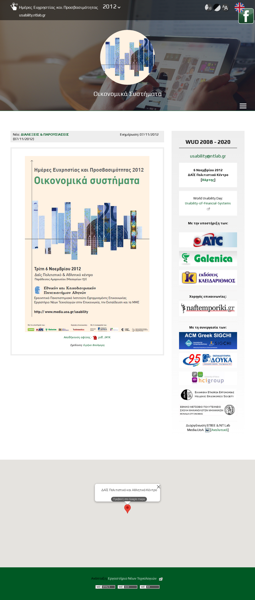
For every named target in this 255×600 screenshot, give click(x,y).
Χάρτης (208, 180)
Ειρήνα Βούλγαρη (93, 344)
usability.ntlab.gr (32, 15)
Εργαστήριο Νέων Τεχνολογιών (132, 578)
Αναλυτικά (219, 430)
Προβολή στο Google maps (129, 499)
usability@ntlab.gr (208, 156)
